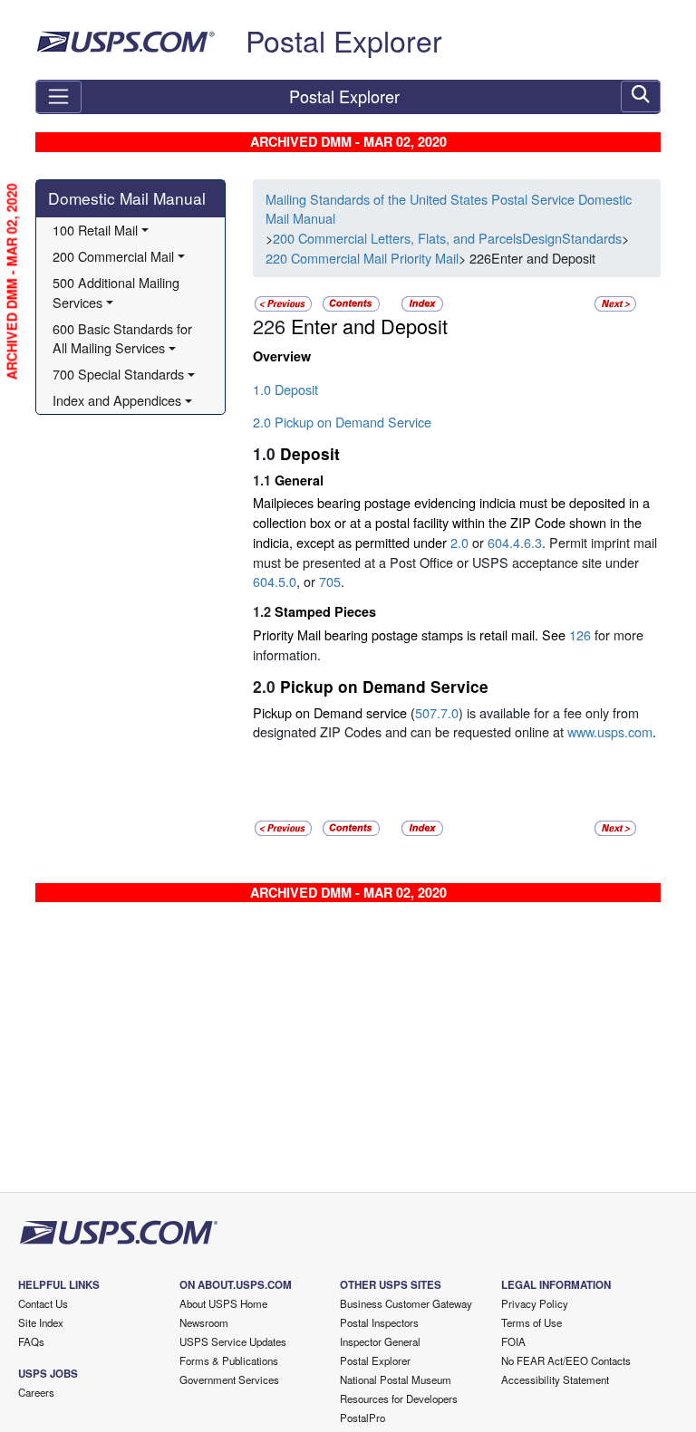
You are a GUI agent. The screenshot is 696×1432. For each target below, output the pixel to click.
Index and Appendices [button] (117, 399)
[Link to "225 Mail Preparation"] (283, 302)
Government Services (229, 1379)
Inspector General (380, 1341)
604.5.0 (274, 581)
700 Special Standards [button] (118, 373)
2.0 (459, 542)
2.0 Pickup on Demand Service (342, 421)
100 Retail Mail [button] (95, 229)
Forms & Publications (228, 1360)
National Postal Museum (395, 1379)
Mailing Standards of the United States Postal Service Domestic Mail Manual (449, 208)
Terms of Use (531, 1322)
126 (580, 634)
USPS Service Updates (232, 1341)
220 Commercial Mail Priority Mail (362, 257)
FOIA (513, 1341)
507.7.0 (437, 712)
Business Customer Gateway (406, 1303)
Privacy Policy (534, 1303)
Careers (36, 1392)
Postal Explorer (344, 40)
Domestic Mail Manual (127, 198)
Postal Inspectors (379, 1322)
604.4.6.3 (515, 542)
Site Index (40, 1322)
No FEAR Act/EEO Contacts (566, 1360)
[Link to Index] (422, 302)
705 (330, 581)
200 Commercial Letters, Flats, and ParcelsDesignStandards (447, 237)
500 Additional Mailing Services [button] (118, 292)
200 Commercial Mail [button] (113, 255)
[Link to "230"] (615, 302)
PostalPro (362, 1417)
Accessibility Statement (555, 1379)
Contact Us (43, 1303)
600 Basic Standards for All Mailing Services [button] (124, 338)
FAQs (31, 1341)
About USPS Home (223, 1303)
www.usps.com (608, 731)
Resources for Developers (399, 1398)
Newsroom (203, 1322)
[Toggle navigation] (58, 97)
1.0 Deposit (285, 389)
